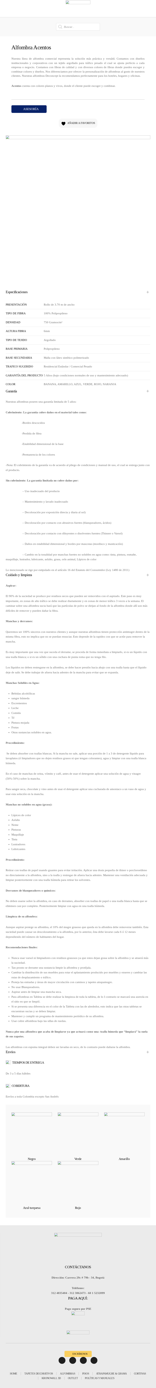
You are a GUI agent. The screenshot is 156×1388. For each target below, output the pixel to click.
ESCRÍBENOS (80, 1353)
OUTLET (73, 1378)
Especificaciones (16, 292)
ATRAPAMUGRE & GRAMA (111, 1373)
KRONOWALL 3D (51, 1378)
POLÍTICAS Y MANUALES (99, 1378)
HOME (13, 1373)
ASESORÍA (31, 109)
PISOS (85, 1373)
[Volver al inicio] (78, 8)
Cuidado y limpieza (19, 575)
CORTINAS (140, 1373)
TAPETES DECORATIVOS (38, 1373)
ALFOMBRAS (67, 1373)
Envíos (10, 1052)
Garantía (11, 391)
